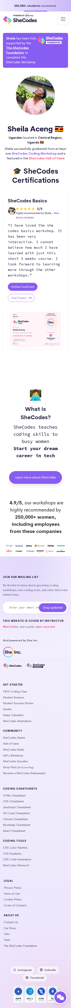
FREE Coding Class (15, 691)
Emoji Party (10, 767)
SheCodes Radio (13, 749)
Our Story (10, 928)
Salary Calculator (13, 715)
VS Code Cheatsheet (16, 813)
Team (7, 940)
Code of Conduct (15, 905)
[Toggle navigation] (63, 19)
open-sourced (45, 626)
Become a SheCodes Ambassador (24, 773)
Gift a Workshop (13, 755)
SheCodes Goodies (15, 761)
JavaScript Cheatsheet (17, 807)
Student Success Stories (18, 703)
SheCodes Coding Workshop (34, 153)
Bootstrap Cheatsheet (16, 825)
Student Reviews (13, 697)
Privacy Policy (12, 887)
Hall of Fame (11, 743)
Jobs (7, 934)
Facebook (37, 977)
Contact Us (11, 922)
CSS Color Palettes (15, 847)
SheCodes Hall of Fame (47, 158)
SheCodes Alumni (14, 737)
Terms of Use (12, 893)
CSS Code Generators (17, 859)
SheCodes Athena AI (16, 865)
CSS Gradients (12, 853)
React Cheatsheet (14, 831)
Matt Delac (10, 626)
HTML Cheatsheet (14, 795)
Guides (7, 709)
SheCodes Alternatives (17, 721)
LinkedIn (50, 970)
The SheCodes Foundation (20, 946)
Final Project (19, 298)
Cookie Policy (12, 899)
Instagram (25, 970)
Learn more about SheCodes (35, 477)
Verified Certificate (22, 287)
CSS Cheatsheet (13, 801)
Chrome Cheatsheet (15, 819)
